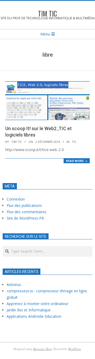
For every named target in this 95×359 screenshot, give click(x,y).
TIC (74, 142)
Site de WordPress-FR (25, 218)
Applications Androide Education (34, 316)
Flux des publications (24, 205)
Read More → (76, 161)
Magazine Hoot (42, 349)
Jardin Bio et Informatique (29, 309)
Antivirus (14, 284)
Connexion (16, 199)
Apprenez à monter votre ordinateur (37, 303)
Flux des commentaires (26, 211)
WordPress (74, 349)
